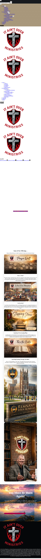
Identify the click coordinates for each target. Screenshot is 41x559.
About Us (6, 83)
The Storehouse (4, 88)
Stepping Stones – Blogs (8, 92)
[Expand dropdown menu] (8, 88)
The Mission (6, 85)
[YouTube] (3, 103)
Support (3, 99)
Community (4, 97)
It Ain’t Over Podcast (7, 94)
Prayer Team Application (10, 90)
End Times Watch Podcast (8, 95)
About (3, 82)
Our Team (6, 86)
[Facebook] (0, 103)
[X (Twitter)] (2, 103)
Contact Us (4, 98)
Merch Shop (6, 96)
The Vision (6, 84)
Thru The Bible (7, 91)
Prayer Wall (6, 89)
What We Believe (7, 87)
